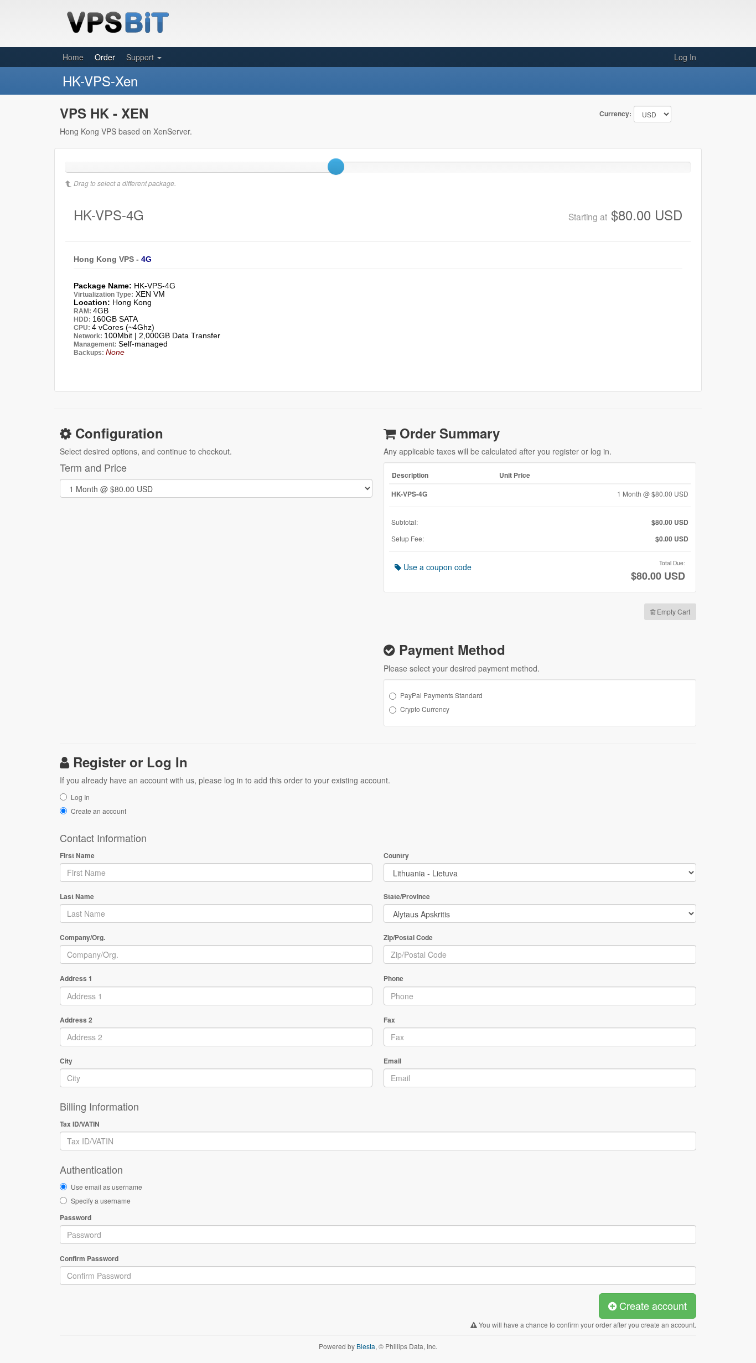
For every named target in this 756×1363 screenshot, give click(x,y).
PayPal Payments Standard (441, 695)
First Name (77, 855)
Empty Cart (672, 611)
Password (75, 1217)
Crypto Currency (424, 709)
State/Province (407, 896)
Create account (652, 1305)
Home (73, 57)
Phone (393, 978)
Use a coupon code (436, 566)
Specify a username (101, 1200)
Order (105, 57)
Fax (389, 1020)
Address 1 (76, 978)
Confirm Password (89, 1258)
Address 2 (76, 1020)
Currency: (615, 113)
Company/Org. (82, 937)
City (66, 1061)
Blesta (365, 1346)
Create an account (98, 810)
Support (141, 57)
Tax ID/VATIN (80, 1124)
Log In (685, 57)
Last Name (77, 896)
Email (392, 1061)
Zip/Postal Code (408, 937)
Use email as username (106, 1186)
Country (396, 855)
